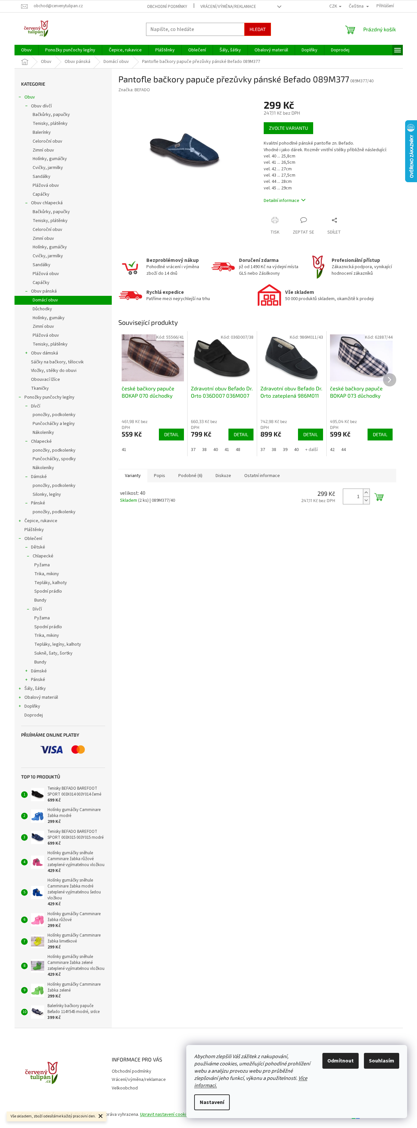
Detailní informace (281, 200)
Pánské (38, 503)
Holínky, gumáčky (50, 158)
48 (238, 449)
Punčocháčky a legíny (54, 423)
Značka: (134, 90)
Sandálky (41, 176)
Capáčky (41, 194)
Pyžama (42, 565)
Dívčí (35, 406)
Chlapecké (41, 441)
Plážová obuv (46, 185)
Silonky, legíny (47, 494)
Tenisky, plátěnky (50, 123)
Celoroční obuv (47, 141)
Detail (171, 434)
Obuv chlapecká (47, 203)
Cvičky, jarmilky (48, 167)
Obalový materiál (41, 697)
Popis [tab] (159, 475)
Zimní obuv (43, 150)
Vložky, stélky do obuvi (53, 370)
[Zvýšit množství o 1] (366, 492)
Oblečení (33, 538)
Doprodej (33, 715)
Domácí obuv (45, 300)
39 (285, 449)
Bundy (40, 600)
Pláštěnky (34, 529)
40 (215, 449)
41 (124, 449)
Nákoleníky (43, 432)
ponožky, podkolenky (54, 414)
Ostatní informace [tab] (262, 475)
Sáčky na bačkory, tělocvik (57, 362)
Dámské (39, 476)
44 (343, 449)
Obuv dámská (44, 353)
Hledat (258, 29)
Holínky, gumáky (49, 318)
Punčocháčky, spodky (54, 459)
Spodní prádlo (48, 591)
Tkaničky (40, 388)
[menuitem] (26, 50)
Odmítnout (340, 1060)
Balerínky (42, 132)
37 (193, 449)
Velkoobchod (125, 1088)
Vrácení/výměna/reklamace (228, 7)
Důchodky (42, 309)
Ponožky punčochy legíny (49, 397)
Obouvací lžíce (45, 379)
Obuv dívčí (41, 106)
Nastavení (212, 1102)
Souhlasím (381, 1060)
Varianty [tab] (133, 475)
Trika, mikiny (46, 574)
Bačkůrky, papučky (51, 114)
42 (332, 449)
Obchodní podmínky (167, 7)
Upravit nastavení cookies (165, 1114)
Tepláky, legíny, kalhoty (57, 644)
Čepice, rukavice (40, 521)
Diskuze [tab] (223, 475)
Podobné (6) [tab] (190, 475)
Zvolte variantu (288, 128)
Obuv (29, 97)
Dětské (38, 547)
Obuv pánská (44, 291)
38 (204, 449)
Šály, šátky (35, 688)
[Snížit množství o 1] (366, 500)
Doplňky (32, 706)
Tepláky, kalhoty (50, 582)
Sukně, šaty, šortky (53, 653)
